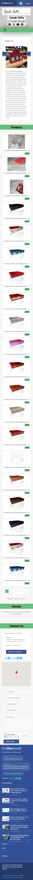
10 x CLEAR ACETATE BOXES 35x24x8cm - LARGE (17, 196)
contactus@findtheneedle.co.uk (13, 759)
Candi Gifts (16, 17)
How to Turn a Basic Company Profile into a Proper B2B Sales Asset (19, 800)
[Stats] (21, 658)
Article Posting (14, 875)
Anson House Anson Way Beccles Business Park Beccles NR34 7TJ (15, 640)
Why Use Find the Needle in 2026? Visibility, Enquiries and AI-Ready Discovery (18, 790)
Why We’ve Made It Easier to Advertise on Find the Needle (18, 810)
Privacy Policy (6, 877)
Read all (4, 844)
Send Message (10, 741)
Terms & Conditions (16, 877)
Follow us (5, 856)
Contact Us (5, 875)
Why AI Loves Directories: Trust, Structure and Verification (19, 818)
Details (27, 153)
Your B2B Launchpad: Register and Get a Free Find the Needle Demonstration (19, 827)
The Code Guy (11, 869)
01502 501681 (18, 21)
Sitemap (21, 875)
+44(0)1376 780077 (15, 773)
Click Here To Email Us (15, 652)
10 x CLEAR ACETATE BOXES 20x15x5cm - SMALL (17, 150)
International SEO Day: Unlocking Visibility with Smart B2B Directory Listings (19, 837)
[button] (29, 54)
